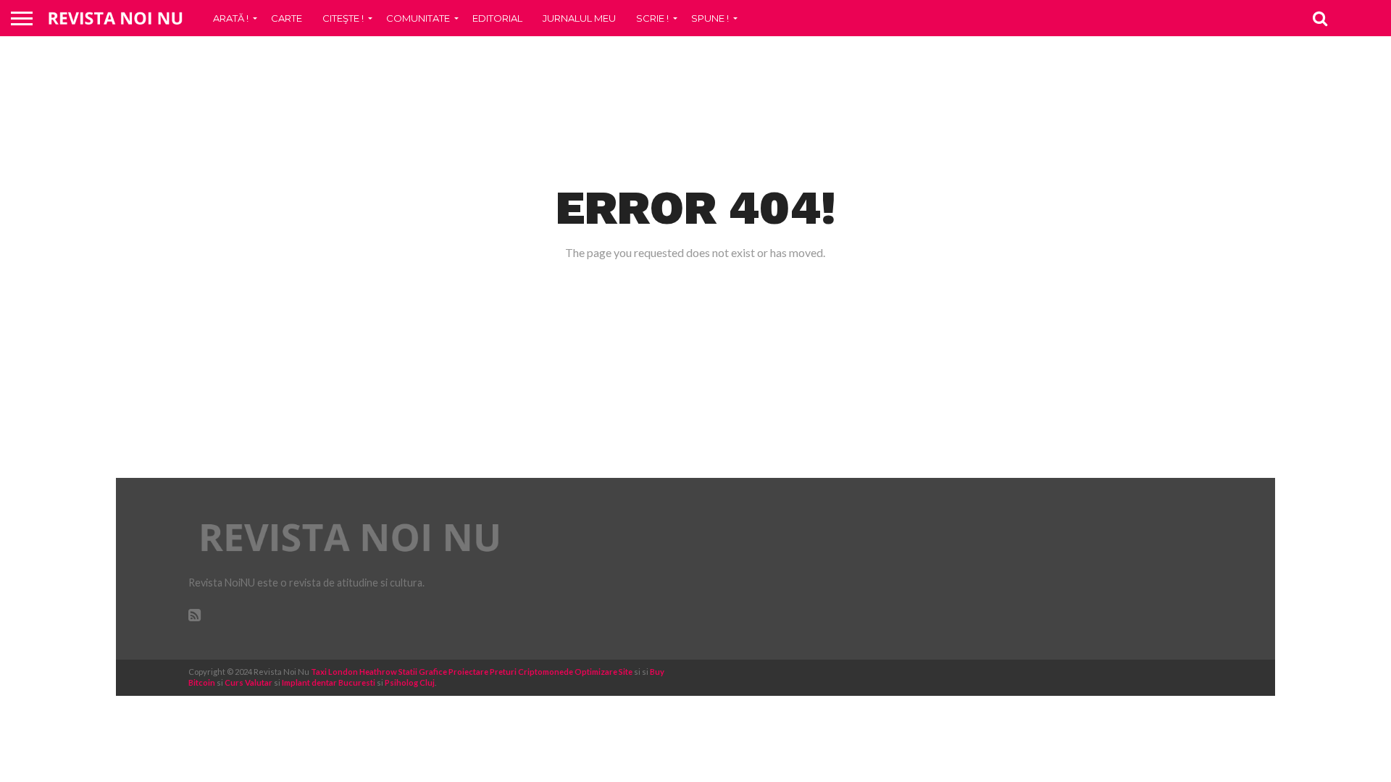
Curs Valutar (248, 682)
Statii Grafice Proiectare (443, 671)
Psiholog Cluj (410, 682)
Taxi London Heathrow (354, 671)
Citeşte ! (343, 18)
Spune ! (710, 18)
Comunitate (418, 18)
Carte (286, 18)
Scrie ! (652, 18)
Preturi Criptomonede (531, 671)
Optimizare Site (603, 671)
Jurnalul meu (579, 18)
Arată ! (230, 18)
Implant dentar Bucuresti (328, 682)
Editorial (497, 18)
